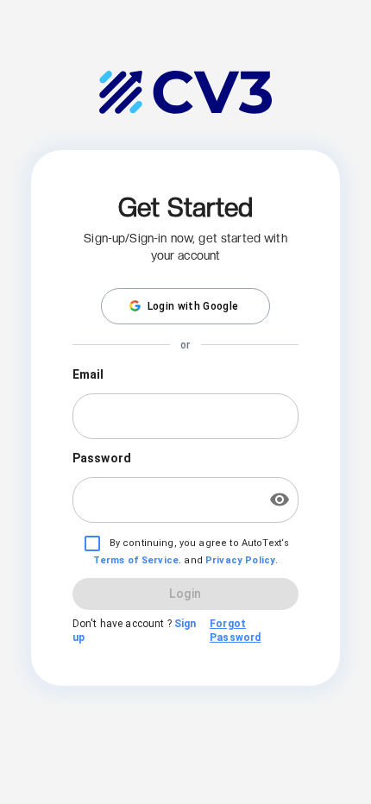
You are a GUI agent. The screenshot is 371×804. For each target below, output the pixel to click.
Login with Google (193, 306)
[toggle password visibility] (279, 499)
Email (88, 374)
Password (101, 458)
